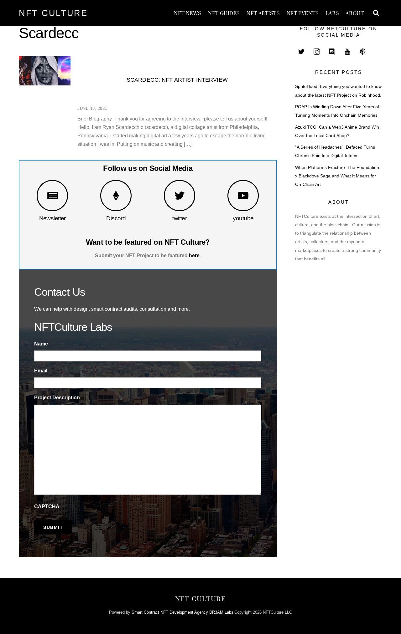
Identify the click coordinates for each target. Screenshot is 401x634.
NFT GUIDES (224, 14)
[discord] (332, 51)
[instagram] (316, 51)
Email (40, 370)
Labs (332, 14)
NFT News (187, 14)
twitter (179, 218)
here (194, 255)
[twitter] (301, 51)
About (355, 14)
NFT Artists (263, 14)
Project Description (57, 397)
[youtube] (347, 51)
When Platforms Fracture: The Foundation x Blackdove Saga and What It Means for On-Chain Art (337, 176)
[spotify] (363, 51)
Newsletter (52, 218)
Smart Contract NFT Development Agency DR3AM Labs (182, 612)
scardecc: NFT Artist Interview (177, 79)
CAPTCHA (47, 506)
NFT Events (303, 14)
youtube (243, 218)
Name (41, 343)
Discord (116, 218)
